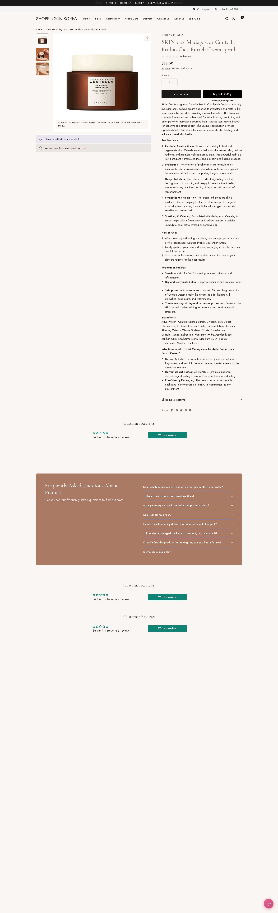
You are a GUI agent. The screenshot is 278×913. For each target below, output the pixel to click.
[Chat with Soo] (268, 903)
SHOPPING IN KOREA (56, 19)
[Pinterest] (181, 410)
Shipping (166, 68)
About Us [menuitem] (179, 18)
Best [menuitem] (85, 18)
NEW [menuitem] (98, 18)
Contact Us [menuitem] (163, 18)
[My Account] (233, 18)
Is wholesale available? (157, 552)
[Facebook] (172, 410)
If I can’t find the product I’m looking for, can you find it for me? (182, 542)
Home (39, 29)
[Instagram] (198, 9)
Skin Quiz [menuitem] (194, 18)
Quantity (166, 75)
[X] (194, 9)
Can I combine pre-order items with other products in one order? (183, 487)
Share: (165, 410)
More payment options (222, 101)
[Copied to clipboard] (190, 410)
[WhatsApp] (186, 410)
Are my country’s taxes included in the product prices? (176, 505)
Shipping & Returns (173, 400)
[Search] (227, 18)
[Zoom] (146, 37)
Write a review (167, 435)
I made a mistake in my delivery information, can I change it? (180, 524)
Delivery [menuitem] (147, 18)
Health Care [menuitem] (131, 18)
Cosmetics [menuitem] (111, 18)
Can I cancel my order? (157, 515)
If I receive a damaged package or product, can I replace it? (180, 533)
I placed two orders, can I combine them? (169, 496)
